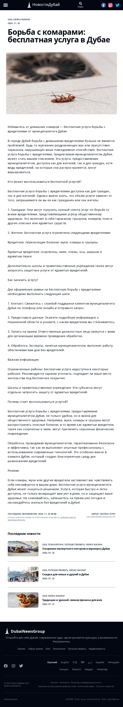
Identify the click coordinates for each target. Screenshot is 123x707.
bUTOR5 (69, 699)
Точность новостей (105, 686)
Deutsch (76, 669)
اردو (90, 662)
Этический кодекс (86, 686)
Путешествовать (77, 648)
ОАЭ (47, 648)
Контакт (54, 682)
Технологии (59, 648)
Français (63, 669)
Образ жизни (35, 648)
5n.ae (83, 699)
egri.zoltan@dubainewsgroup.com (100, 517)
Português (113, 662)
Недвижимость (97, 648)
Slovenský (102, 669)
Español (100, 662)
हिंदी (82, 662)
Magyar (89, 669)
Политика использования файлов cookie (57, 686)
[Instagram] (13, 666)
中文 (75, 662)
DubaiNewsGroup (28, 631)
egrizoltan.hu (113, 699)
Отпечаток (64, 682)
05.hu (77, 699)
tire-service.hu (93, 699)
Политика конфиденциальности (85, 682)
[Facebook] (6, 666)
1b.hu (103, 699)
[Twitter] (21, 666)
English (65, 662)
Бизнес (22, 648)
